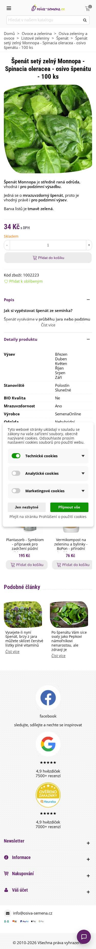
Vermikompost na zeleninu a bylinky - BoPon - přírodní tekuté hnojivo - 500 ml (71, 548)
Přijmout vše (69, 507)
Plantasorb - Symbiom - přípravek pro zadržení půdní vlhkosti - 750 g (25, 546)
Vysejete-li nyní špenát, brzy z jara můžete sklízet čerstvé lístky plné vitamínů (24, 639)
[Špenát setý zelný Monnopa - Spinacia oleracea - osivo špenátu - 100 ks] (48, 128)
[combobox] (44, 20)
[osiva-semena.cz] (48, 7)
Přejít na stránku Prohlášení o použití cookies (48, 516)
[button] (48, 299)
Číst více (12, 652)
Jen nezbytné (26, 507)
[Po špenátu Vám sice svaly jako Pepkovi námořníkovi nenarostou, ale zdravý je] (69, 613)
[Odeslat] (85, 20)
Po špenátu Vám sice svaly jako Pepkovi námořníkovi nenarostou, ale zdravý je (69, 641)
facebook (48, 716)
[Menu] (9, 8)
